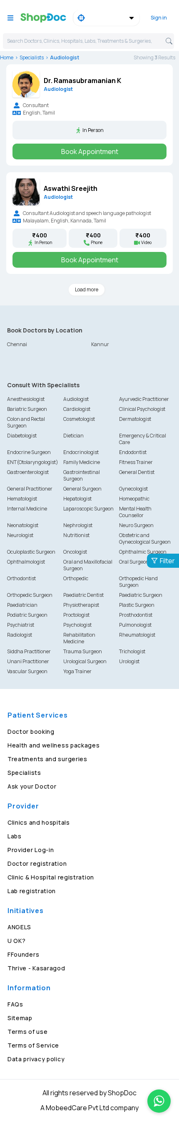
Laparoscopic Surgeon (88, 508)
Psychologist (77, 624)
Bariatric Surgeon (27, 409)
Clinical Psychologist (142, 409)
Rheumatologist (137, 634)
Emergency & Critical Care (142, 439)
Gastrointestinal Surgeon (81, 475)
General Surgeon (82, 488)
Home (6, 57)
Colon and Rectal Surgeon (26, 422)
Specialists (32, 57)
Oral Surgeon (134, 561)
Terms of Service (33, 1045)
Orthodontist (21, 578)
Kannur (100, 344)
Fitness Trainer (136, 462)
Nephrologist (77, 525)
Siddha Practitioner (29, 651)
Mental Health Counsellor (135, 512)
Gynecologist (133, 488)
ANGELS (19, 927)
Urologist (129, 661)
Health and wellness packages (53, 745)
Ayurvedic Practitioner (144, 399)
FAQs (15, 1004)
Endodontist (133, 452)
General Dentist (136, 472)
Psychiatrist (20, 624)
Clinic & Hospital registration (50, 877)
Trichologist (132, 651)
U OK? (16, 941)
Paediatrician (22, 604)
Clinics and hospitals (38, 822)
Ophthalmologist (26, 561)
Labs (14, 836)
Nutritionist (76, 535)
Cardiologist (76, 409)
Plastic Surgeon (136, 604)
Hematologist (22, 498)
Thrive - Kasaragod (36, 968)
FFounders (23, 954)
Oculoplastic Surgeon (31, 551)
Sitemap (19, 1018)
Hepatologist (77, 498)
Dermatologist (135, 419)
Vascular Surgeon (27, 671)
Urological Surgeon (85, 661)
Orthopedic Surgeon (29, 594)
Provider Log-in (30, 850)
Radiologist (19, 634)
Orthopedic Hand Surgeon (138, 582)
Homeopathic (134, 498)
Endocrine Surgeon (29, 452)
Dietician (73, 435)
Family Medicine (81, 462)
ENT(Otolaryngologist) (32, 462)
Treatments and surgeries (47, 759)
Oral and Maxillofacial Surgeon (87, 565)
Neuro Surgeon (136, 525)
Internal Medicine (27, 508)
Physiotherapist (81, 604)
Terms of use (27, 1032)
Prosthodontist (135, 614)
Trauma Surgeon (82, 651)
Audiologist (76, 399)
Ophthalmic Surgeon (143, 551)
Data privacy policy (36, 1059)
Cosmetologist (79, 419)
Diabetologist (22, 435)
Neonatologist (22, 525)
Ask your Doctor (32, 786)
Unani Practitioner (28, 661)
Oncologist (75, 551)
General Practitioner (29, 488)
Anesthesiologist (26, 399)
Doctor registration (37, 863)
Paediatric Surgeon (140, 594)
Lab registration (31, 891)
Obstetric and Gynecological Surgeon (145, 538)
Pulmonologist (135, 624)
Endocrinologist (81, 452)
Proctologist (76, 614)
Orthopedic (75, 578)
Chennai (17, 344)
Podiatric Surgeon (27, 614)
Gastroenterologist (28, 472)
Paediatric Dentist (83, 594)
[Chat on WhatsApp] (159, 1101)
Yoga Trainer (77, 671)
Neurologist (20, 535)
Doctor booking (31, 731)
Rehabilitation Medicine (79, 638)
